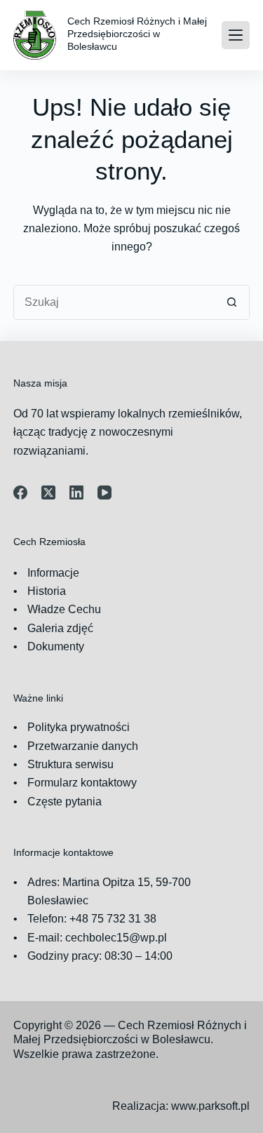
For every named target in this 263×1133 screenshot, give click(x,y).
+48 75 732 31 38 (112, 919)
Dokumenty (55, 646)
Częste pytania (64, 801)
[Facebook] (20, 492)
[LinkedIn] (76, 492)
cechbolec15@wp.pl (116, 938)
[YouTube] (104, 492)
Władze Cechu (64, 609)
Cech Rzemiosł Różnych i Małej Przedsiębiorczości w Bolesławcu (137, 33)
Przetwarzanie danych (82, 746)
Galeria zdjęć (60, 628)
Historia (46, 591)
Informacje (53, 573)
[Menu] (236, 35)
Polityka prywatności (78, 727)
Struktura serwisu (70, 764)
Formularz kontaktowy (82, 783)
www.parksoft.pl (210, 1106)
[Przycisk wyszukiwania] (232, 302)
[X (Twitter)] (48, 492)
